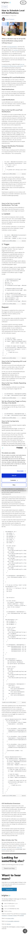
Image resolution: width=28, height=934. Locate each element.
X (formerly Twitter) (12, 915)
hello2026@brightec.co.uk (11, 903)
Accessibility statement (13, 921)
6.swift (4, 417)
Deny (14, 484)
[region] (14, 166)
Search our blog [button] (9, 868)
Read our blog (7, 911)
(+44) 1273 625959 (9, 906)
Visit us (6, 908)
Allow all (14, 475)
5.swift (4, 397)
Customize (13, 480)
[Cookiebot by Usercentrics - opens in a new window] (17, 448)
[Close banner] (25, 447)
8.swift (4, 702)
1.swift (3, 173)
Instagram (23, 913)
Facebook (4, 915)
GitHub (14, 173)
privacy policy (10, 918)
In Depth (4, 6)
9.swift (4, 795)
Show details (20, 471)
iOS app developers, (12, 46)
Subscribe (9, 889)
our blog (15, 50)
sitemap (9, 924)
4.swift (4, 358)
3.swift (4, 303)
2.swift (4, 240)
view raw (24, 173)
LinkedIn (22, 915)
